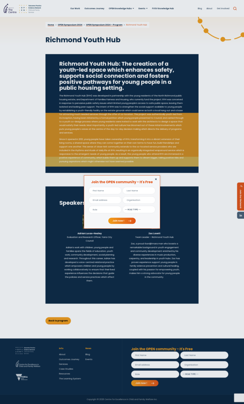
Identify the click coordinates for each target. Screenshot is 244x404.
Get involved (223, 8)
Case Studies (66, 368)
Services (63, 364)
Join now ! (119, 220)
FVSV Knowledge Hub (163, 8)
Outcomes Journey (94, 8)
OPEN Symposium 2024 (70, 24)
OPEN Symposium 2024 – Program (104, 24)
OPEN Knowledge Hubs (120, 8)
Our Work (75, 8)
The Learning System (70, 378)
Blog (200, 8)
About (209, 8)
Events (142, 8)
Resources (64, 373)
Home (51, 24)
